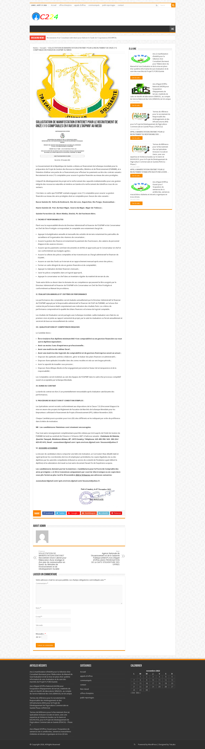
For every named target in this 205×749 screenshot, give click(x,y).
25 (159, 687)
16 (147, 683)
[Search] (173, 5)
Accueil (53, 5)
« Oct (133, 693)
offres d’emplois (65, 5)
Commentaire (42, 583)
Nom (38, 608)
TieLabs (172, 744)
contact (121, 5)
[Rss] (157, 5)
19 (166, 683)
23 (147, 687)
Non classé (84, 689)
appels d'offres (86, 676)
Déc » (138, 693)
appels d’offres (80, 5)
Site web (39, 625)
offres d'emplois (87, 693)
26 (166, 687)
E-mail (39, 617)
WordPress (152, 744)
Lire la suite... (136, 78)
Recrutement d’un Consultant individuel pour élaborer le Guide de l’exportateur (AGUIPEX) (81, 38)
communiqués (93, 5)
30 (147, 690)
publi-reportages (108, 5)
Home (35, 48)
